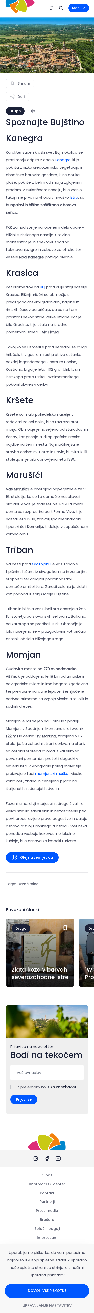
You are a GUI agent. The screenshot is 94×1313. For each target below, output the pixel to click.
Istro (74, 197)
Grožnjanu (41, 564)
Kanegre (63, 159)
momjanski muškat (53, 773)
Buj (42, 287)
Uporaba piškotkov (47, 1275)
